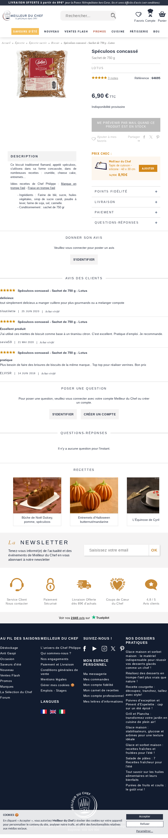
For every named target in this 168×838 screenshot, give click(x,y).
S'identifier (84, 259)
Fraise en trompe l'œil (41, 188)
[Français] (44, 711)
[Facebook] (86, 648)
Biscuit (55, 42)
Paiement (48, 664)
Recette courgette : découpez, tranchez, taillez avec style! (146, 690)
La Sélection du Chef (16, 692)
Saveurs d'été (10, 664)
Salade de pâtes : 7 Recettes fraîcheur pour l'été (144, 762)
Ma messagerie (95, 674)
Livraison (67, 664)
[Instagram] (105, 648)
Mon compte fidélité (98, 685)
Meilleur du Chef (60, 638)
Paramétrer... (144, 831)
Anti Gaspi (8, 653)
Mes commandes (96, 679)
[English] (53, 711)
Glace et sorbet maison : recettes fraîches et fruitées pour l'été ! (144, 748)
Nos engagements (54, 659)
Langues (50, 701)
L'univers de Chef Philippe (61, 647)
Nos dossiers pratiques (140, 640)
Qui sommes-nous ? (56, 653)
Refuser (145, 824)
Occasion (7, 659)
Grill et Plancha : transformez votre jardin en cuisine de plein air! (146, 717)
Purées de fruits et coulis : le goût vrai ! (146, 787)
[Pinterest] (123, 648)
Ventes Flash (10, 675)
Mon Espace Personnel (96, 662)
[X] (114, 648)
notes (113, 78)
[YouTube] (96, 648)
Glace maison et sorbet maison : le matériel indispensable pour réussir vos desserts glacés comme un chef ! (146, 659)
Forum (5, 697)
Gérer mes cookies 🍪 (57, 685)
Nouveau (7, 670)
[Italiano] (62, 711)
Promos (6, 681)
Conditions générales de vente (59, 672)
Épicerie (20, 42)
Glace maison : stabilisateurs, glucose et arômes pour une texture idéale (145, 733)
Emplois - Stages (53, 690)
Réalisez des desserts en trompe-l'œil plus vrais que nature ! (146, 677)
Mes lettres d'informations (103, 701)
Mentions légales (53, 679)
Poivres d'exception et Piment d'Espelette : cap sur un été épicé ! (144, 704)
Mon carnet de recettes (101, 690)
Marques (7, 686)
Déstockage (9, 647)
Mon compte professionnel (103, 695)
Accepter (144, 816)
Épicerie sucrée (38, 42)
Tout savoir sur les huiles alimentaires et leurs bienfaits (145, 775)
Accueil (6, 42)
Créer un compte (100, 414)
